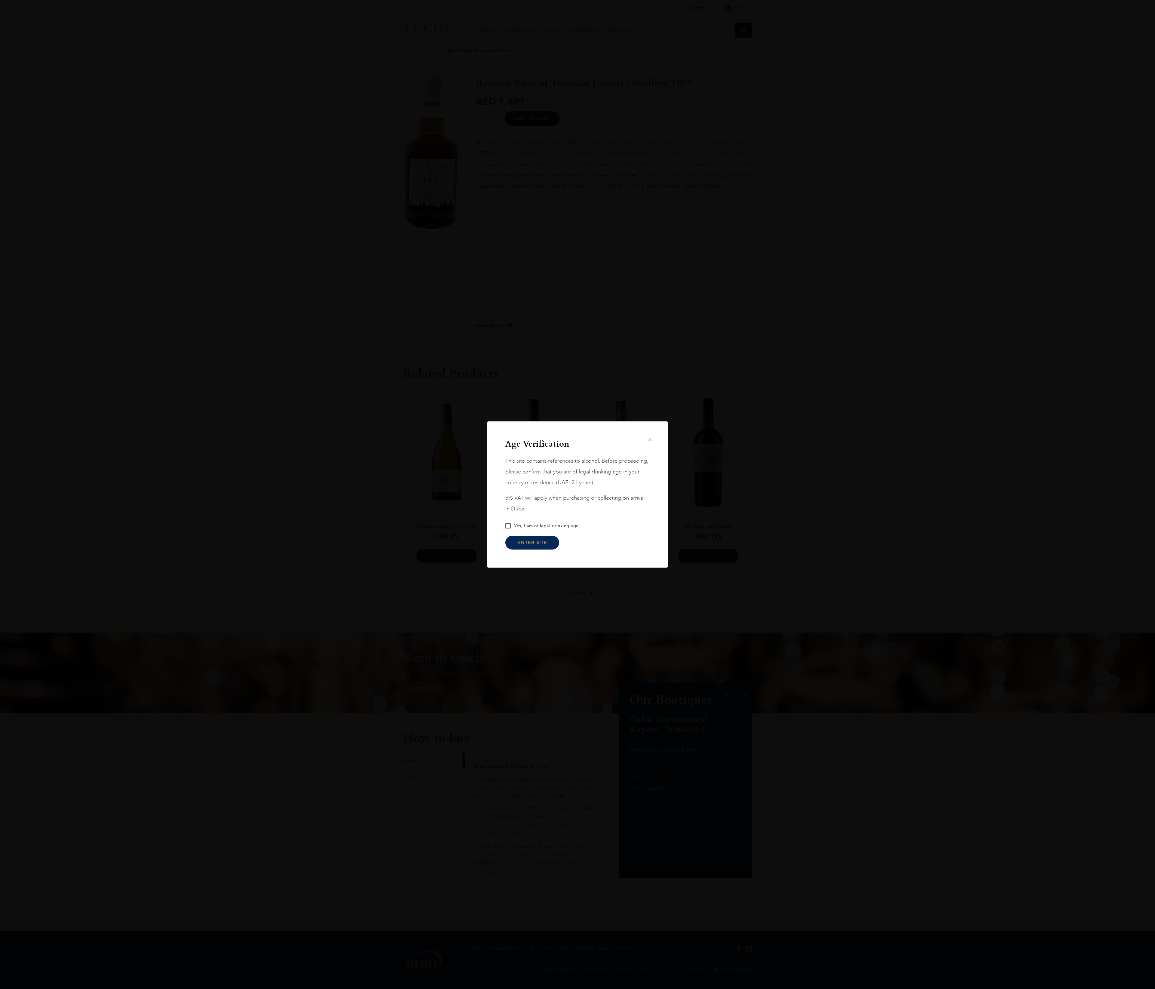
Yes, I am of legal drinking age (546, 525)
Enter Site (532, 542)
